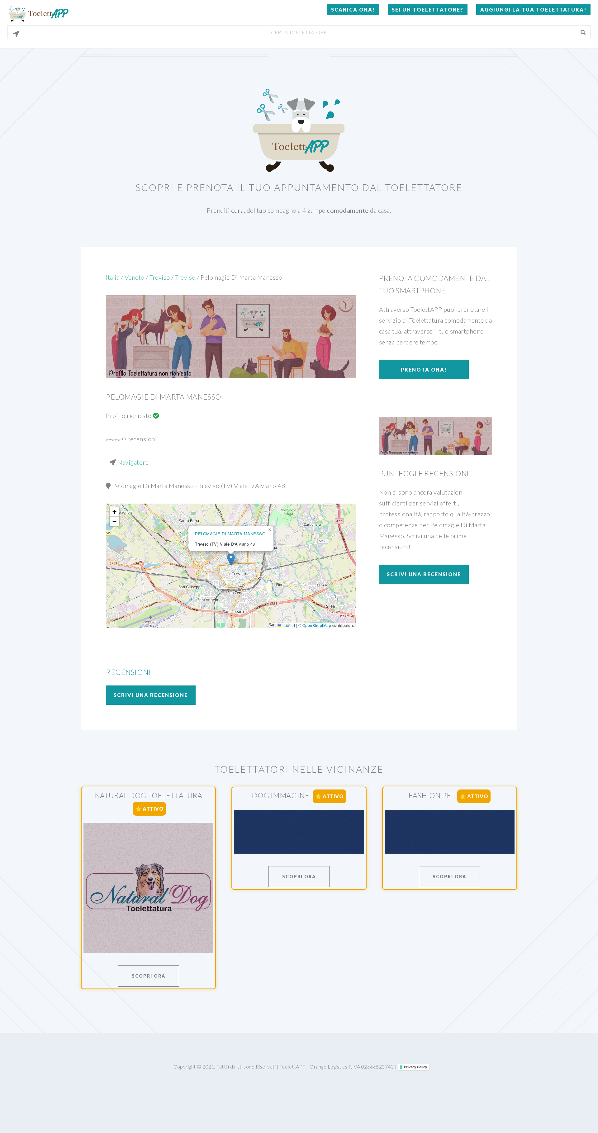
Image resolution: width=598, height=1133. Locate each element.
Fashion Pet (431, 795)
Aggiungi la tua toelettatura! (533, 9)
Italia (112, 277)
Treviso (160, 277)
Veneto (135, 277)
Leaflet (288, 625)
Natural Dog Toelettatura (148, 795)
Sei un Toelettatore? (427, 9)
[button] (231, 559)
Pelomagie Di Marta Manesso (241, 277)
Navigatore (133, 462)
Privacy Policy (415, 1067)
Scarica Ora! (353, 9)
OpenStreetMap (316, 625)
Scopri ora (148, 976)
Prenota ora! (424, 369)
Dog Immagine (281, 795)
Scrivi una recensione (151, 695)
